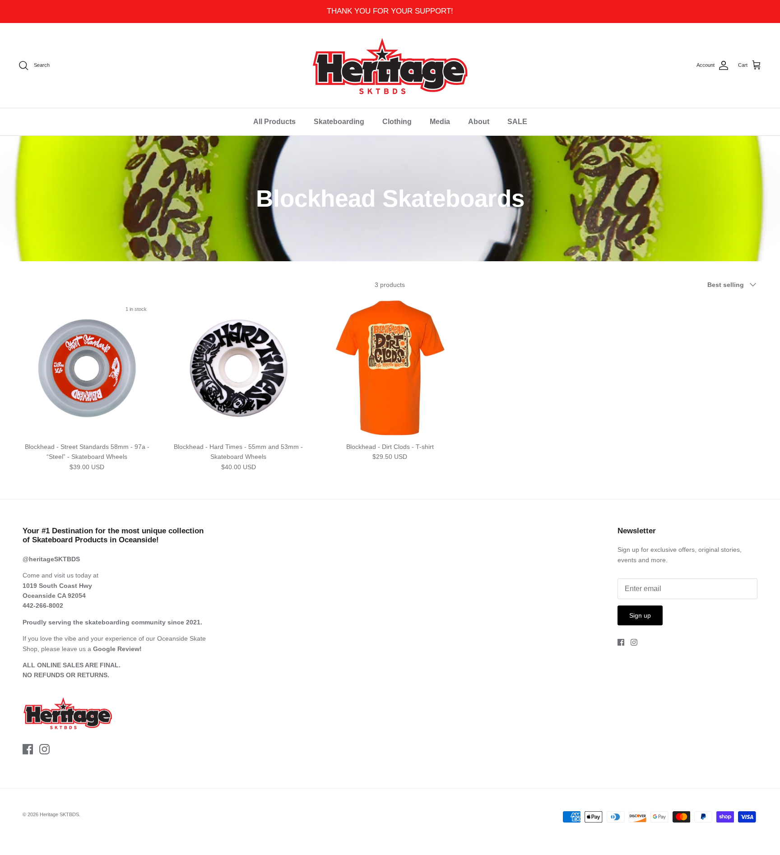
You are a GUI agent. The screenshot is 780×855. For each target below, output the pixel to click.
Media (440, 121)
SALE (517, 121)
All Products (274, 121)
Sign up (640, 615)
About (478, 121)
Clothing (397, 121)
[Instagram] (44, 749)
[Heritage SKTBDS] (390, 65)
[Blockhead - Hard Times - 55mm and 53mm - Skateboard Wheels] (239, 368)
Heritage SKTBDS (59, 814)
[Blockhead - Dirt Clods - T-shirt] (390, 368)
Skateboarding (339, 121)
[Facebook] (28, 749)
